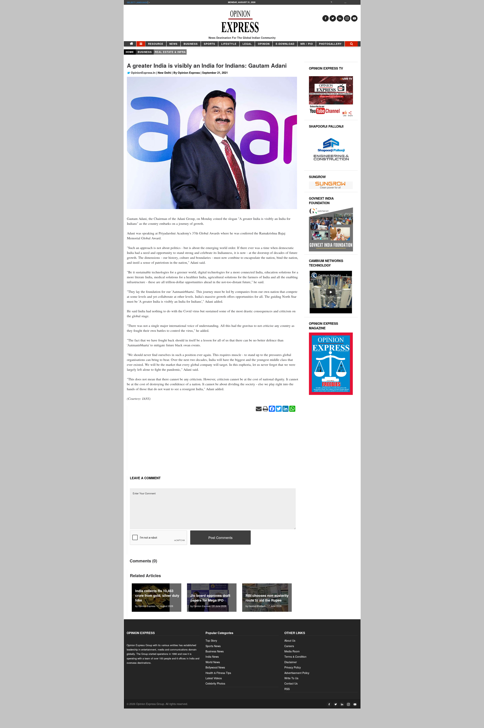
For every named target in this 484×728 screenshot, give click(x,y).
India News (212, 656)
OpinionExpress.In (142, 73)
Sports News (213, 646)
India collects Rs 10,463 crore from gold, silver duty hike (157, 595)
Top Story (211, 640)
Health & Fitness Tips (218, 673)
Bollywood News (215, 667)
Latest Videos (214, 678)
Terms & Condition (295, 656)
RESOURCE (155, 44)
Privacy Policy (292, 667)
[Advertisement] (213, 443)
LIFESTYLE (229, 44)
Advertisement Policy (296, 673)
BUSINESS (191, 44)
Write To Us (291, 678)
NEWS (173, 44)
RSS (287, 689)
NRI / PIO (306, 44)
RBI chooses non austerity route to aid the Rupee (267, 598)
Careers (289, 646)
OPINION (264, 44)
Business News (215, 651)
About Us (289, 640)
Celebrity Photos (215, 683)
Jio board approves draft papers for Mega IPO (210, 598)
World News (213, 662)
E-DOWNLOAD (285, 44)
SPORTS (209, 44)
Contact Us (291, 683)
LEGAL (247, 44)
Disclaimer (290, 662)
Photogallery (330, 44)
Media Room (292, 651)
